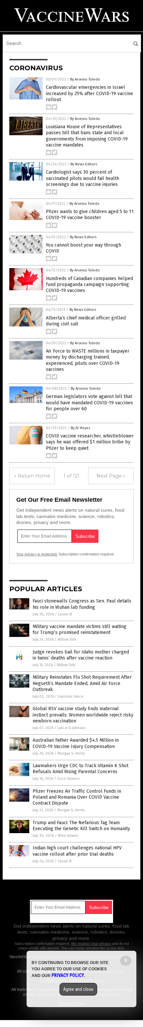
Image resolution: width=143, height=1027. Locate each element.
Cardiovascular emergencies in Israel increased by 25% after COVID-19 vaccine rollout (89, 93)
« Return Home (32, 476)
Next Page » (110, 476)
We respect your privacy (91, 943)
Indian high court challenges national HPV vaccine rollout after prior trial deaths (77, 851)
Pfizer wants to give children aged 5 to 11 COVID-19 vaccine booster (90, 214)
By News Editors (84, 164)
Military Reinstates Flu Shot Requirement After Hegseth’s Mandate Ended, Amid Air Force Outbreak (82, 683)
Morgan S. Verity (71, 753)
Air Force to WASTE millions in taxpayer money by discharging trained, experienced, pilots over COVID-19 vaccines (87, 360)
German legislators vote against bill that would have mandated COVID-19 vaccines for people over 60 (89, 402)
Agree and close (78, 989)
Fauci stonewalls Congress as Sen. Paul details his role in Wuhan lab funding (82, 604)
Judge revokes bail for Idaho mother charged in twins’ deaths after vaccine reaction (81, 655)
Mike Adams (68, 835)
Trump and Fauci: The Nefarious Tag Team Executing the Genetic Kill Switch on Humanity (81, 825)
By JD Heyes (80, 428)
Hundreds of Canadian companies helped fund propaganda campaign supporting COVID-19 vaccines (89, 284)
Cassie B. (65, 614)
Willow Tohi (67, 639)
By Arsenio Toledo (85, 79)
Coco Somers (68, 778)
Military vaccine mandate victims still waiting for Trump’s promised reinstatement (79, 629)
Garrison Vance (70, 696)
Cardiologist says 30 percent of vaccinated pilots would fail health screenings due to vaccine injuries (82, 178)
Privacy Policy (68, 975)
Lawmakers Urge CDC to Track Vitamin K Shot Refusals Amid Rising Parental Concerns (80, 768)
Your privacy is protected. (37, 554)
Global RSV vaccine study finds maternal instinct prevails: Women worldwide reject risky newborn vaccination (83, 714)
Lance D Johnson (71, 728)
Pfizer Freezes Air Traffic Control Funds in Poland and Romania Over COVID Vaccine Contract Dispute (77, 797)
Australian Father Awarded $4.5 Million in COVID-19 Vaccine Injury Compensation (76, 743)
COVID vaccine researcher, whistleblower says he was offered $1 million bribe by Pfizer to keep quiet (90, 442)
